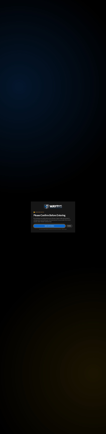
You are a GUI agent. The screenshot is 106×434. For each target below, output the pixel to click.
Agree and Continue (49, 225)
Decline (69, 225)
